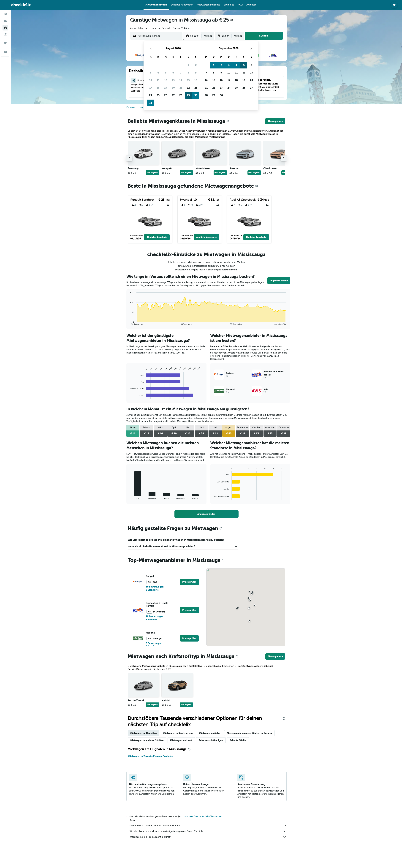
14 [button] (180, 80)
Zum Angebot (152, 172)
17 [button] (150, 87)
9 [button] (196, 72)
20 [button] (173, 87)
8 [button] (188, 72)
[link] (275, 121)
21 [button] (180, 87)
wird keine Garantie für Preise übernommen (203, 816)
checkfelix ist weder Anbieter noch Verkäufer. (155, 825)
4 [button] (158, 72)
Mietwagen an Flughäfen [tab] (143, 733)
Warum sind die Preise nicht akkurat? (150, 836)
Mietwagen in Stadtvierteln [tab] (178, 733)
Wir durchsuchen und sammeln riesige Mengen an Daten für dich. (166, 831)
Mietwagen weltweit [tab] (181, 740)
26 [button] (165, 95)
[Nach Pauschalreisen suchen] (5, 34)
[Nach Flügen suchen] (5, 14)
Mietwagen (131, 107)
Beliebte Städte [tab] (238, 740)
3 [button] (150, 72)
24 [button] (150, 95)
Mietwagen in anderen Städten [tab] (147, 740)
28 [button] (180, 95)
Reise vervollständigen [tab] (211, 740)
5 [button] (165, 72)
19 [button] (165, 87)
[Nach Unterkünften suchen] (5, 21)
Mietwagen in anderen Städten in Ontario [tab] (249, 733)
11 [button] (158, 80)
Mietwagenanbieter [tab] (209, 733)
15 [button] (188, 80)
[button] (5, 4)
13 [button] (173, 80)
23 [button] (195, 87)
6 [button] (173, 72)
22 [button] (188, 87)
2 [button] (196, 65)
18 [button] (158, 87)
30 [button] (195, 95)
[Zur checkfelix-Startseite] (21, 4)
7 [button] (181, 72)
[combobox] (139, 28)
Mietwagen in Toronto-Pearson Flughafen (150, 756)
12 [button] (165, 80)
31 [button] (150, 102)
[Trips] (5, 43)
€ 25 (224, 20)
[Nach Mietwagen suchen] (5, 27)
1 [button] (188, 65)
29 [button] (188, 95)
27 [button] (173, 95)
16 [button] (195, 80)
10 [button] (150, 80)
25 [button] (158, 95)
